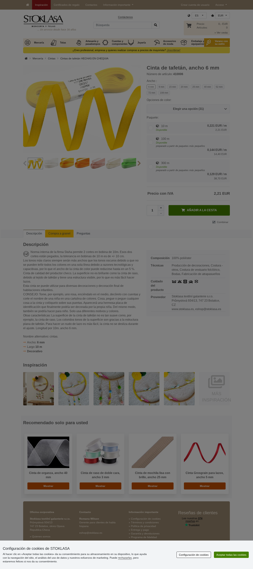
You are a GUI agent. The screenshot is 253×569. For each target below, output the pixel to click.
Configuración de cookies (194, 554)
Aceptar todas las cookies (231, 554)
